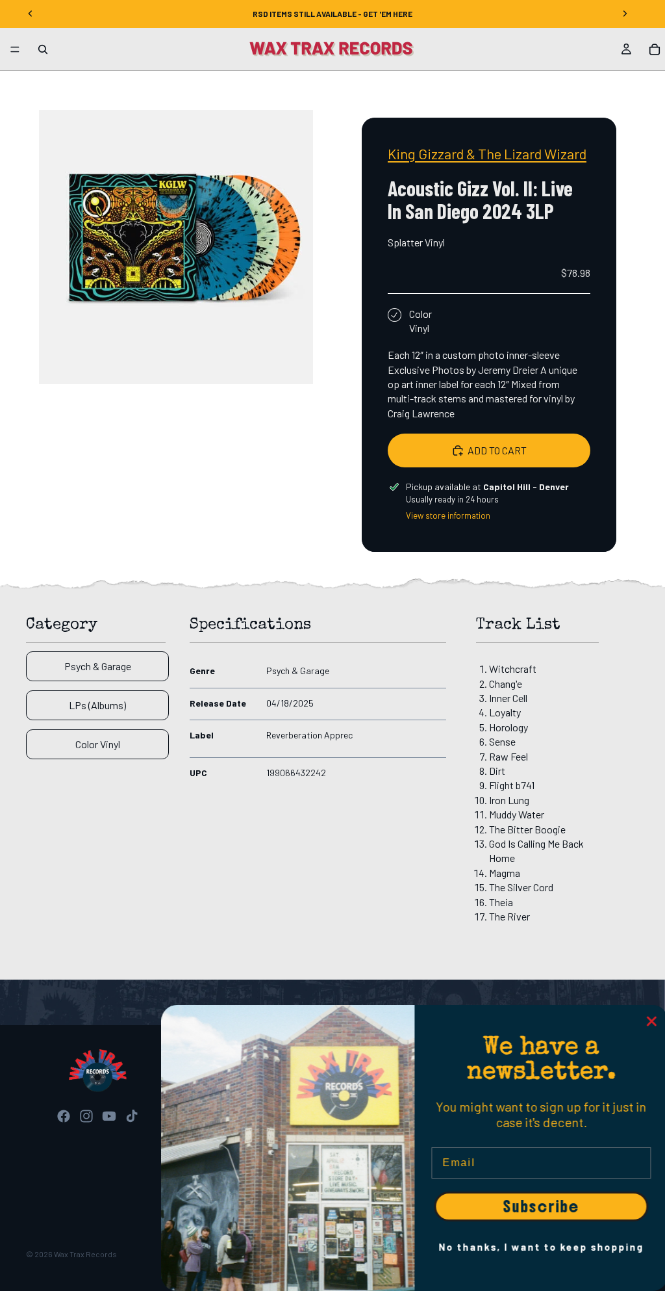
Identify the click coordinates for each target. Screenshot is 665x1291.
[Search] (43, 49)
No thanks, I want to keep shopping (538, 1247)
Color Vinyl (97, 744)
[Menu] (15, 49)
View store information (448, 515)
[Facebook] (63, 1116)
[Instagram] (86, 1116)
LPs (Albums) (97, 705)
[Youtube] (109, 1116)
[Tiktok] (132, 1116)
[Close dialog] (649, 1021)
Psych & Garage (97, 666)
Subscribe (538, 1206)
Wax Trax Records (85, 1253)
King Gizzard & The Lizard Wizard (487, 153)
